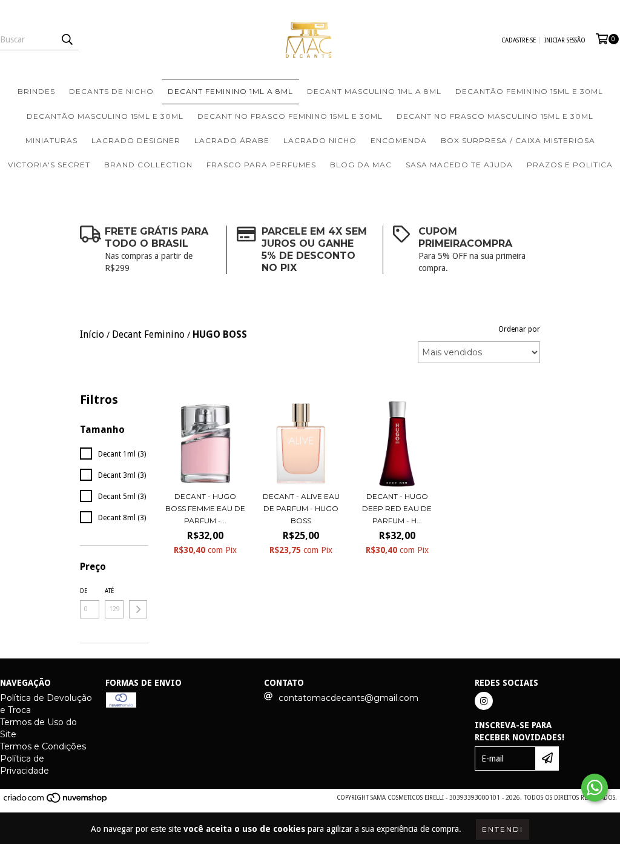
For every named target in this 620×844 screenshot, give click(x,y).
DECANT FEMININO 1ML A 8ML (230, 91)
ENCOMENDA (399, 140)
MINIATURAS (51, 140)
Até (109, 591)
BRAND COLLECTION (148, 164)
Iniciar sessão (564, 40)
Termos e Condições (43, 746)
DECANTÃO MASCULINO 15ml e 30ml (105, 116)
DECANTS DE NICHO (111, 91)
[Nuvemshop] (56, 801)
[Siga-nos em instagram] (484, 701)
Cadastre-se (518, 40)
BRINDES (36, 91)
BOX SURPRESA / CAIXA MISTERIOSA (518, 140)
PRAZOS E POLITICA (570, 164)
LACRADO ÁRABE (231, 140)
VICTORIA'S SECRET (49, 164)
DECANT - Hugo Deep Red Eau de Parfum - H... (397, 508)
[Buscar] (66, 39)
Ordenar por (519, 329)
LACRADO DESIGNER (135, 140)
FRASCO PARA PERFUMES (261, 164)
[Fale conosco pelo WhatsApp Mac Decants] (594, 788)
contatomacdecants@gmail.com (348, 697)
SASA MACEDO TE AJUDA (459, 164)
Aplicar (138, 609)
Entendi (502, 829)
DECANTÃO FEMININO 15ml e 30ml (529, 91)
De (83, 591)
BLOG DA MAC (361, 164)
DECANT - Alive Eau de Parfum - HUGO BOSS (301, 508)
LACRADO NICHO (320, 140)
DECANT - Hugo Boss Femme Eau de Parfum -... (205, 508)
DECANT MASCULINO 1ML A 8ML (374, 91)
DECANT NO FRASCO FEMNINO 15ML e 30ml (290, 116)
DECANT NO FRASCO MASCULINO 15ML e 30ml (495, 116)
